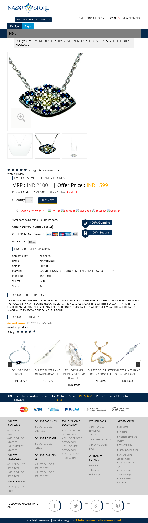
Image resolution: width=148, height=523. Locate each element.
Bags (28, 26)
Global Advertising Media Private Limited (97, 520)
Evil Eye (14, 26)
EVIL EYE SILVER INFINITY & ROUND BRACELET (74, 374)
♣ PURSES (94, 434)
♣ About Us (122, 426)
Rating (32, 170)
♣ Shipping (122, 431)
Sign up (92, 18)
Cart (115, 18)
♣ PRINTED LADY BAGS (100, 439)
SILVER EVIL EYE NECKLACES (74, 41)
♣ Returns (94, 469)
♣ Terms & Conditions (127, 449)
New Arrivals (131, 18)
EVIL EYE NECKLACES (41, 41)
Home (80, 18)
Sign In (103, 18)
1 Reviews (47, 170)
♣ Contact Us (95, 465)
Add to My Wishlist (33, 211)
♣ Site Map (94, 474)
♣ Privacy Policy (124, 444)
